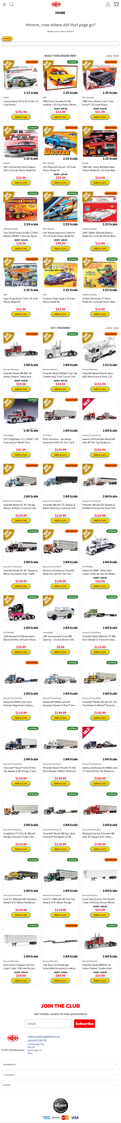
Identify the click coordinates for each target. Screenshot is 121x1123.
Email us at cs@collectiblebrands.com (44, 1036)
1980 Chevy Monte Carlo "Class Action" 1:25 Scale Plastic (98, 103)
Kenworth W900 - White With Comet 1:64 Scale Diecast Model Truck (98, 572)
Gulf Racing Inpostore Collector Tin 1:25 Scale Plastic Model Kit (59, 234)
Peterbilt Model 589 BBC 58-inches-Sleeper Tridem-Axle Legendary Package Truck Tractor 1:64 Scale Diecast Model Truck (20, 375)
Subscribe (84, 1023)
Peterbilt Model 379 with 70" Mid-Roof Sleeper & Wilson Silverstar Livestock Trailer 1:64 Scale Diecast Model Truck (59, 769)
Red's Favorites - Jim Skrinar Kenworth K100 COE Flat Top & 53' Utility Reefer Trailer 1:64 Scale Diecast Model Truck (60, 441)
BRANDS (6, 1085)
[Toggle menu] (3, 4)
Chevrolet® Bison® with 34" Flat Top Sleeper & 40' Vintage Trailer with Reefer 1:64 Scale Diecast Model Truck (19, 769)
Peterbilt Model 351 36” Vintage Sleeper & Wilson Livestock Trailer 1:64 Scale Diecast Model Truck (20, 506)
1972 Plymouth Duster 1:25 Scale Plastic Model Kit (59, 169)
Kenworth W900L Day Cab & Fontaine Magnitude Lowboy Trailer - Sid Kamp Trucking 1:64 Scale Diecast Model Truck (19, 703)
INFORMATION (9, 1064)
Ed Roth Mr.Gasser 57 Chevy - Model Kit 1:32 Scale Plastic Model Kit (99, 300)
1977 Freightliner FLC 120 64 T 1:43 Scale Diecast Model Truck (20, 441)
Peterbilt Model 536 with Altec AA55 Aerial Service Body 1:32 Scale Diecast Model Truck (97, 375)
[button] (60, 1094)
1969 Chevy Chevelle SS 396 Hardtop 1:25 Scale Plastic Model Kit (59, 103)
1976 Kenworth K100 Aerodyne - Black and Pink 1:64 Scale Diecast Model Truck (20, 638)
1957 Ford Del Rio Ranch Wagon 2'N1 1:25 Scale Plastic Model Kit (19, 169)
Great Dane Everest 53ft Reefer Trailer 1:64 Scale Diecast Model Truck (98, 901)
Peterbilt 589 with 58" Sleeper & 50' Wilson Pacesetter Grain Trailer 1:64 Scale (99, 506)
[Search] (11, 4)
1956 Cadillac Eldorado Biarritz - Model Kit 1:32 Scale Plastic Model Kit (99, 234)
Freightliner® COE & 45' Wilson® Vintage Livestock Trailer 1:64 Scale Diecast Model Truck (19, 835)
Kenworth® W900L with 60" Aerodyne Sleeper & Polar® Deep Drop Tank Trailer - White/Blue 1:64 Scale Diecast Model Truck (59, 703)
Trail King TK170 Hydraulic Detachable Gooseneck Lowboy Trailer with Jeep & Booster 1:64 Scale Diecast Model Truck (59, 966)
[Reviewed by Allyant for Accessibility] (61, 1106)
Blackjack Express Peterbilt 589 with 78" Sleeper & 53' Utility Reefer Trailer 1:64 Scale (98, 835)
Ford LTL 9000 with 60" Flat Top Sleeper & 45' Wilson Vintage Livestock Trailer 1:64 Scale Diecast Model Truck (59, 901)
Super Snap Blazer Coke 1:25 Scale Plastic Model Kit (20, 300)
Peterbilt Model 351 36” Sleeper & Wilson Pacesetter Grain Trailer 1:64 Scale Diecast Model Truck (20, 572)
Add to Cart (21, 116)
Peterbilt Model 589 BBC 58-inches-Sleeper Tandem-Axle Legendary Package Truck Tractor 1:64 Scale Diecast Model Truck (99, 966)
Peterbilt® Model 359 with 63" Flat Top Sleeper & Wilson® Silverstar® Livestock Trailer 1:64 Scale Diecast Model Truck (99, 703)
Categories (8, 1075)
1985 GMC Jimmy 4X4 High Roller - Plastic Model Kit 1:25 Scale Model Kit (99, 169)
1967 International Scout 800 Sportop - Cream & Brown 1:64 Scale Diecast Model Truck (58, 638)
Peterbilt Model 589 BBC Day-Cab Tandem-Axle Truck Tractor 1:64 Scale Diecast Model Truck (60, 375)
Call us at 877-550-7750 (37, 1040)
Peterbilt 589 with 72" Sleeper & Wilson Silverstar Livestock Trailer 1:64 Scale (60, 506)
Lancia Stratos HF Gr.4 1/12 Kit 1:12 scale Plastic (21, 103)
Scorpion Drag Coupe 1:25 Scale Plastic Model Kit (59, 300)
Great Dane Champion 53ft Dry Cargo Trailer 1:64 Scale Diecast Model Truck (19, 966)
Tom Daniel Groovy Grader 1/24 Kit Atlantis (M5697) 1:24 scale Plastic (20, 234)
